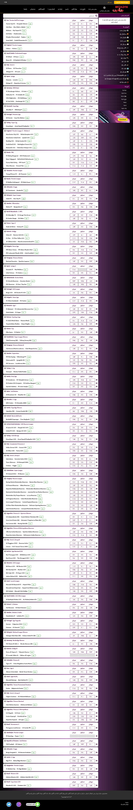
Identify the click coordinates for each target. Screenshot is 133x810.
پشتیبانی (32, 9)
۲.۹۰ (91, 24)
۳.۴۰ (82, 80)
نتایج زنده (82, 9)
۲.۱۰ (74, 198)
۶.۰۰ (91, 109)
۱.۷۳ (74, 215)
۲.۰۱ (74, 371)
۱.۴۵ (91, 644)
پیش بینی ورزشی (104, 10)
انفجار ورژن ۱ (51, 9)
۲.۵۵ (74, 395)
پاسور (66, 9)
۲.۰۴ (74, 182)
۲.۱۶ (74, 27)
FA (6, 2)
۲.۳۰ (74, 386)
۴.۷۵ (74, 60)
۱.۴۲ (74, 109)
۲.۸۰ (91, 363)
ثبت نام (110, 2)
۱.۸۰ (74, 292)
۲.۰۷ (74, 502)
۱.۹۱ (74, 360)
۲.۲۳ (74, 30)
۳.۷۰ (82, 68)
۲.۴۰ (74, 431)
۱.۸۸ (91, 40)
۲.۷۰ (91, 386)
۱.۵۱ (74, 599)
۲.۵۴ (74, 37)
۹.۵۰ (91, 156)
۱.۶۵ (74, 324)
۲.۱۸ (74, 383)
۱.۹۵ (91, 147)
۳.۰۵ (91, 37)
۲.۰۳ (74, 301)
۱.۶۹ (74, 68)
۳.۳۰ (91, 27)
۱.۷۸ (91, 505)
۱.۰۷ (74, 174)
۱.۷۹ (91, 608)
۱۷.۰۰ (90, 566)
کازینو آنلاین (41, 9)
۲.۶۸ (91, 238)
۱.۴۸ (74, 57)
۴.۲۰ (82, 60)
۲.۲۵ (74, 126)
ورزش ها (125, 27)
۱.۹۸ (91, 489)
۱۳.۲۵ (74, 98)
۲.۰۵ (91, 250)
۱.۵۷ (91, 332)
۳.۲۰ (82, 126)
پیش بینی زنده (92, 9)
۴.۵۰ (91, 284)
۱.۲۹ (74, 156)
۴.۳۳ (82, 57)
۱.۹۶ (74, 492)
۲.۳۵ (91, 144)
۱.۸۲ (74, 261)
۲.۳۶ (74, 83)
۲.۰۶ (74, 728)
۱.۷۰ (74, 241)
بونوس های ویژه (124, 804)
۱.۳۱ (91, 91)
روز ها (126, 86)
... (82, 269)
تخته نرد (60, 9)
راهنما (25, 9)
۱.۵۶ (91, 60)
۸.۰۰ (74, 91)
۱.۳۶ (74, 235)
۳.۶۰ (82, 48)
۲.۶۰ (74, 207)
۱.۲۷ (91, 95)
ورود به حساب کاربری (122, 2)
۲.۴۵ (74, 144)
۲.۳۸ (91, 269)
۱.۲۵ (91, 411)
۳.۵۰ (82, 207)
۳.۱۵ (91, 30)
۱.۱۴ (91, 98)
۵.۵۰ (82, 91)
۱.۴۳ (91, 101)
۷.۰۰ (82, 566)
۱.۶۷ (74, 118)
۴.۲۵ (91, 80)
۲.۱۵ (91, 663)
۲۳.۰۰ (90, 174)
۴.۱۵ (91, 215)
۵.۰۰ (91, 57)
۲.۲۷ (74, 71)
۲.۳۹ (74, 312)
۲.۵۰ (74, 34)
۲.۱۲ (91, 462)
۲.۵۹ (82, 37)
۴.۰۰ (74, 40)
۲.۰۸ (91, 162)
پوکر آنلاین (74, 9)
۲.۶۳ (91, 34)
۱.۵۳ (74, 357)
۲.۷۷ (82, 312)
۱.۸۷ (74, 80)
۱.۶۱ (91, 281)
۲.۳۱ (91, 166)
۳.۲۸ (91, 83)
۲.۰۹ (74, 238)
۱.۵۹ (74, 159)
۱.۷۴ (74, 227)
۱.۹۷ (74, 348)
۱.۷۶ (74, 309)
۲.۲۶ (74, 24)
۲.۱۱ (91, 427)
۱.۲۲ (74, 134)
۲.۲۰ (74, 555)
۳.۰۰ (82, 24)
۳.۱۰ (74, 320)
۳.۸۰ (74, 48)
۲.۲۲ (91, 253)
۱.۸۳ (74, 141)
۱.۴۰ (91, 569)
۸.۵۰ (74, 95)
